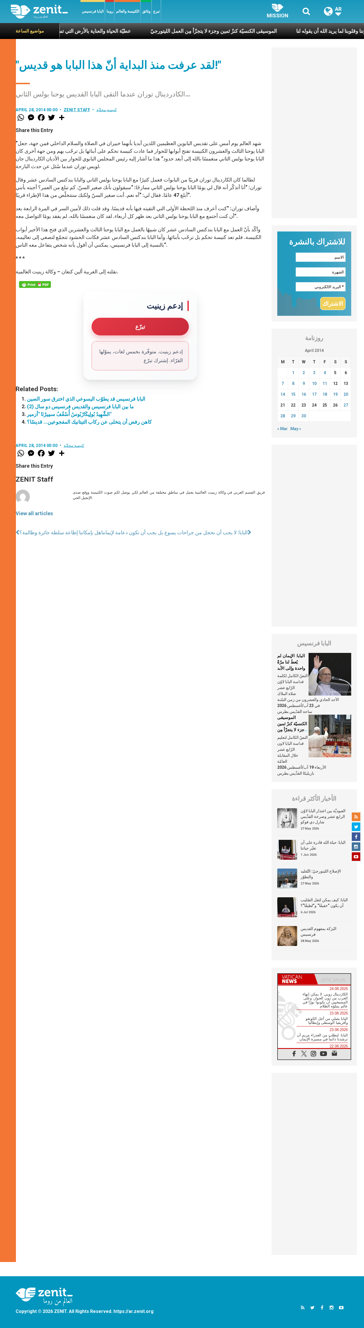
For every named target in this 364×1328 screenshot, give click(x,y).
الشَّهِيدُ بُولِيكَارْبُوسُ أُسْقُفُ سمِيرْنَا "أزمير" (69, 414)
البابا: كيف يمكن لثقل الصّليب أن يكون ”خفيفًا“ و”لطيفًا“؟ (324, 903)
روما (110, 11)
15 (293, 394)
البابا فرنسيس (93, 11)
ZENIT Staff (77, 110)
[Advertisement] (314, 133)
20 (346, 394)
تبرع (156, 11)
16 (303, 394)
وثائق (146, 11)
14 (282, 394)
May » (295, 428)
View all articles (34, 513)
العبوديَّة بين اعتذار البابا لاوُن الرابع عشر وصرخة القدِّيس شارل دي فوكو (323, 816)
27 (346, 405)
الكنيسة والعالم (127, 11)
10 (314, 383)
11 (324, 383)
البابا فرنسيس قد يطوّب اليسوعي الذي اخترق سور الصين (86, 399)
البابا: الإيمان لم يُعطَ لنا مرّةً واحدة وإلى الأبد (291, 662)
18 (324, 394)
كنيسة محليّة (106, 110)
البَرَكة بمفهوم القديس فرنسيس (318, 931)
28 (282, 416)
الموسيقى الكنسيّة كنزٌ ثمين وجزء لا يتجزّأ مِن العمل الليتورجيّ (187, 31)
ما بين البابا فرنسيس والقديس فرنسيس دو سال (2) (80, 406)
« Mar (282, 428)
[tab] (296, 979)
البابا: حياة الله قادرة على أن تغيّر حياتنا (323, 845)
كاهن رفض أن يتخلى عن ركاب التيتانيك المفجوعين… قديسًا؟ (89, 422)
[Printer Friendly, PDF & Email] (35, 284)
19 (335, 394)
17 (314, 394)
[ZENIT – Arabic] (45, 11)
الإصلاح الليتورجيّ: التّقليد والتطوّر (321, 874)
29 (293, 416)
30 (303, 416)
